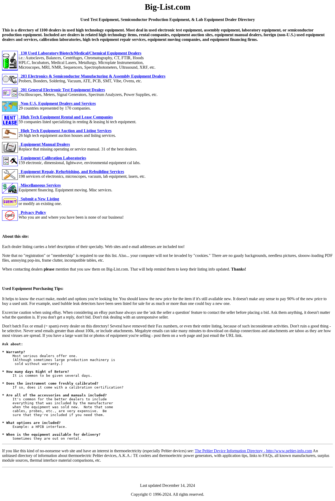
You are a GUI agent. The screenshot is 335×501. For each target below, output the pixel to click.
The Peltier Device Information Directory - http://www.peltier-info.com (253, 451)
